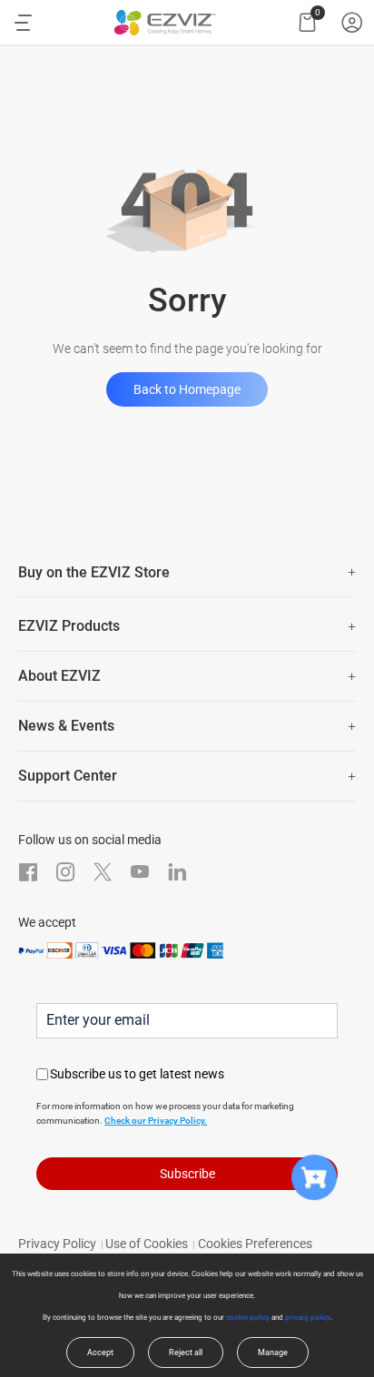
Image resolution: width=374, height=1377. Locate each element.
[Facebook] (28, 871)
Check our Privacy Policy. (155, 1121)
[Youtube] (140, 871)
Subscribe (187, 1173)
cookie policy (248, 1317)
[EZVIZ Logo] (164, 22)
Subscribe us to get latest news (137, 1074)
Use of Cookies (146, 1243)
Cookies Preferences (255, 1243)
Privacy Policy (57, 1243)
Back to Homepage (187, 389)
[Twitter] (103, 871)
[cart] (307, 22)
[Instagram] (65, 871)
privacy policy (307, 1317)
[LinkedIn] (177, 871)
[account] (351, 22)
